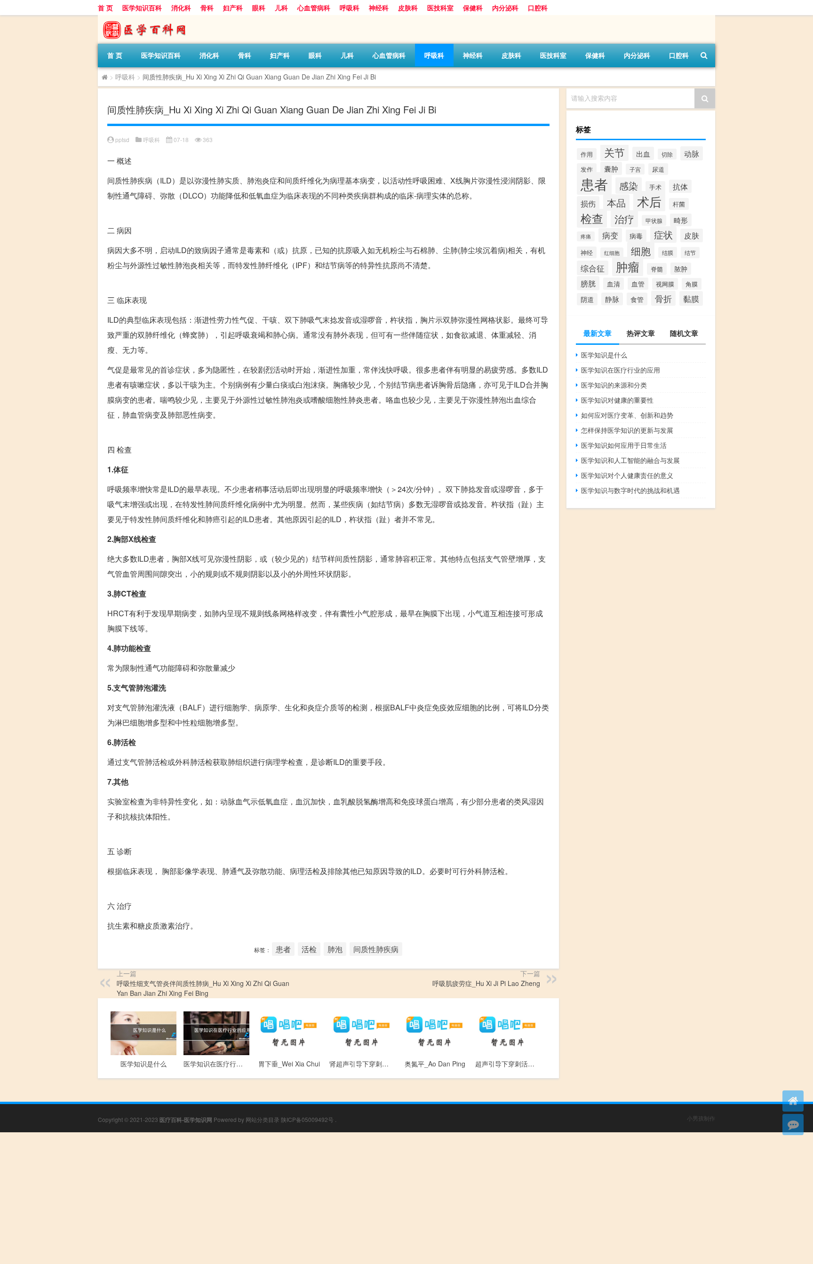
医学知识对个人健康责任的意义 (627, 475)
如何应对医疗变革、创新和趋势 (627, 415)
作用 (587, 154)
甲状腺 (654, 220)
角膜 (691, 283)
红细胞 (612, 252)
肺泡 (335, 949)
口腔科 (538, 7)
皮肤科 (408, 7)
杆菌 (679, 203)
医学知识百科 (142, 7)
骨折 (663, 298)
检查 (592, 218)
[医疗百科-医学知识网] (147, 18)
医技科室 (440, 7)
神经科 (379, 7)
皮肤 (691, 235)
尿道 (658, 169)
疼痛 (586, 236)
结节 (690, 252)
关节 (614, 151)
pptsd (122, 139)
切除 (667, 154)
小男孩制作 (701, 1118)
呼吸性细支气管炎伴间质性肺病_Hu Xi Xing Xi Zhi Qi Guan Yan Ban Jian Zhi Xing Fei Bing (203, 988)
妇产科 (233, 7)
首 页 (105, 7)
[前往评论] (793, 1124)
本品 (616, 202)
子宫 (635, 169)
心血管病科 (313, 7)
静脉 (612, 299)
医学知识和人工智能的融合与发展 (630, 460)
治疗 (624, 219)
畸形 (681, 220)
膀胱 (588, 283)
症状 (663, 234)
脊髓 (657, 268)
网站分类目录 (262, 1119)
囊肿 (611, 168)
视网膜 (665, 283)
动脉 (691, 153)
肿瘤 (627, 266)
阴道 (587, 299)
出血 (643, 153)
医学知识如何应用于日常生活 (624, 445)
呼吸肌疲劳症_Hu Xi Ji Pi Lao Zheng (486, 983)
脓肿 (680, 268)
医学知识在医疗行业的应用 (620, 369)
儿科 (281, 7)
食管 (637, 299)
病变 (610, 235)
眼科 (258, 7)
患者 (283, 949)
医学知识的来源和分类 (614, 385)
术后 (649, 201)
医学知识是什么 (604, 354)
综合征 (593, 268)
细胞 (641, 250)
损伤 (588, 203)
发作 (587, 169)
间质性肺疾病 (376, 949)
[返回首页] (793, 1101)
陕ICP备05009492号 (307, 1119)
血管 (638, 283)
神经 (587, 252)
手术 (655, 187)
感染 (628, 185)
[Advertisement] (282, 1198)
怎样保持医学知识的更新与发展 (627, 430)
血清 (613, 283)
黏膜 (691, 298)
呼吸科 (349, 7)
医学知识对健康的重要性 (617, 400)
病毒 (636, 235)
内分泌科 (505, 7)
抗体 (680, 186)
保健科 (473, 7)
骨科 (207, 7)
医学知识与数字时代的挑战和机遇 (630, 490)
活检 (309, 949)
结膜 (667, 252)
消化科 (181, 7)
